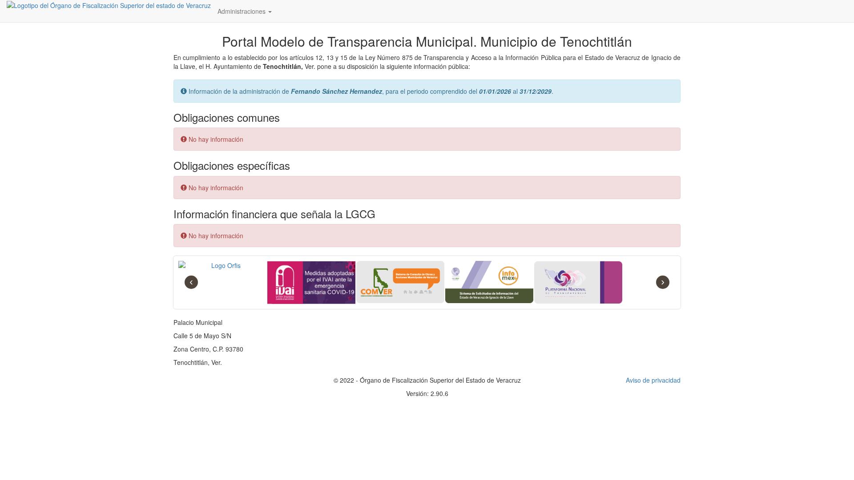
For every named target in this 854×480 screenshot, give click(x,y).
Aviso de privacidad (653, 380)
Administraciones (242, 11)
